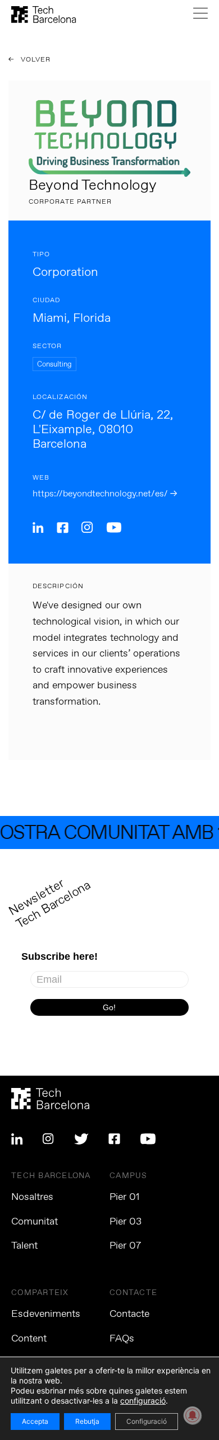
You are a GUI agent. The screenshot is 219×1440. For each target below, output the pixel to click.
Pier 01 (125, 1197)
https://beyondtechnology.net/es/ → (105, 494)
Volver (35, 59)
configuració (143, 1400)
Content (29, 1338)
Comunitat (34, 1221)
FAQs (122, 1338)
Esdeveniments (45, 1314)
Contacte (129, 1314)
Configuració (146, 1421)
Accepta (35, 1421)
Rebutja (87, 1421)
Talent (24, 1246)
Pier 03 (126, 1221)
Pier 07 (125, 1246)
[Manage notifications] (193, 1415)
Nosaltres (32, 1197)
